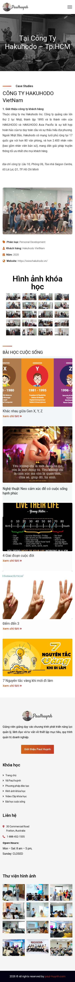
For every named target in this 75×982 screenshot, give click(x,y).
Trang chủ (10, 775)
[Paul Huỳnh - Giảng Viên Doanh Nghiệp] (16, 6)
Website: (12, 261)
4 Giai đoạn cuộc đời (18, 555)
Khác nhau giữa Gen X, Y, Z (23, 411)
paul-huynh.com (55, 976)
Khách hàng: (14, 248)
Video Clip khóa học (16, 796)
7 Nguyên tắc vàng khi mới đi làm (28, 680)
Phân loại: (13, 242)
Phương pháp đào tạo (17, 785)
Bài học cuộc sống (15, 801)
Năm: (9, 254)
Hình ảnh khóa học (15, 791)
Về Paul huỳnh (13, 780)
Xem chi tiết (11, 416)
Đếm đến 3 (11, 623)
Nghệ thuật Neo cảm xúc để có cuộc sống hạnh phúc (35, 491)
